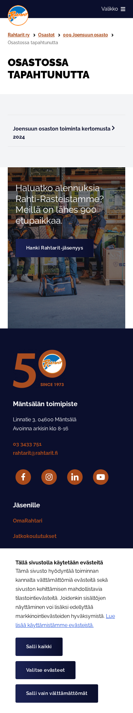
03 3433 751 (27, 444)
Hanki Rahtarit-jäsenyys (54, 248)
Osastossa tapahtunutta (33, 42)
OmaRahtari (27, 521)
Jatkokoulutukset (34, 536)
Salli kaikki (39, 647)
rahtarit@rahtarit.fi (35, 453)
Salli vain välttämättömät (56, 693)
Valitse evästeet (45, 670)
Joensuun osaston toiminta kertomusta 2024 (61, 133)
